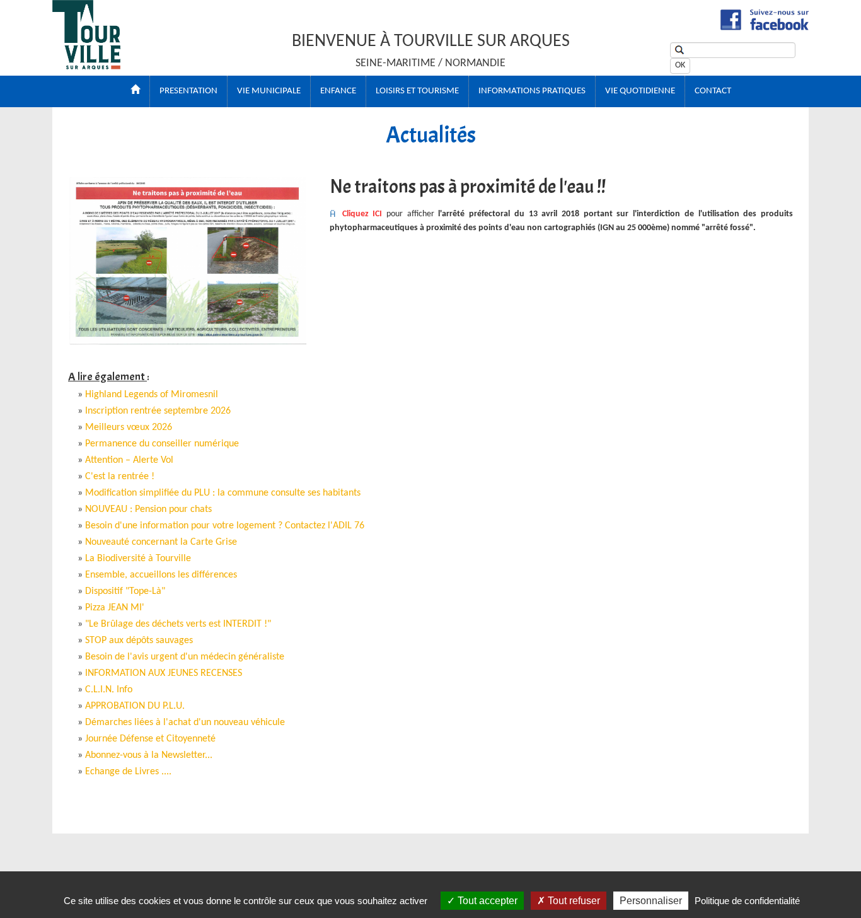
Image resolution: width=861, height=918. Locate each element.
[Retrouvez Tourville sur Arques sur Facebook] (764, 28)
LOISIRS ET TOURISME (417, 91)
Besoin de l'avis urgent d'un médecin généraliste (184, 657)
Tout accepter (486, 900)
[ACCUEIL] (135, 91)
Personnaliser (651, 900)
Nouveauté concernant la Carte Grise (161, 542)
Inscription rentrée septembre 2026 (158, 411)
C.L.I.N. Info (108, 690)
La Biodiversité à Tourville (138, 559)
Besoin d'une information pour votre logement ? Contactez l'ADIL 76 (224, 526)
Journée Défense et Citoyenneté (150, 739)
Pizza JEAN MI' (114, 608)
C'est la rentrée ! (119, 477)
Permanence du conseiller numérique (162, 444)
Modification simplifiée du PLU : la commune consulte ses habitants (223, 493)
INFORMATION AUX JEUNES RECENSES (163, 673)
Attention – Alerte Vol (129, 460)
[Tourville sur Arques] (86, 65)
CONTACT (713, 91)
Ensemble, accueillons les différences (161, 575)
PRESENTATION (188, 91)
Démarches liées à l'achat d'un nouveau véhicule (185, 723)
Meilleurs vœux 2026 (128, 427)
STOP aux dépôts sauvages (139, 641)
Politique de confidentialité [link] (747, 900)
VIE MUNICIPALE (269, 91)
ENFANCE (338, 91)
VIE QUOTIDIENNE (640, 91)
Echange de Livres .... (128, 772)
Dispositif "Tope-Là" (125, 591)
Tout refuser (572, 900)
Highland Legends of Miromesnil (151, 395)
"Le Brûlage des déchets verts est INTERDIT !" (178, 624)
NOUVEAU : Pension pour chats (148, 509)
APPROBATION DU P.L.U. (135, 706)
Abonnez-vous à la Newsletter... (148, 755)
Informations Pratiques (532, 91)
